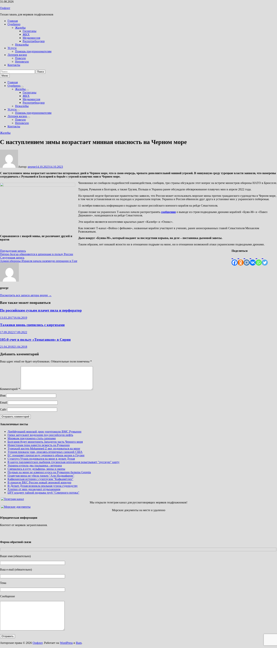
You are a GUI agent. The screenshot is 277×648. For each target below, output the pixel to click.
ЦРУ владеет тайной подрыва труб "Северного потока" (43, 492)
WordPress (66, 642)
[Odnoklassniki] (241, 259)
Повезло (20, 58)
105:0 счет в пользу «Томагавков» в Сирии (35, 340)
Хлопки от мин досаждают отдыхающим (34, 489)
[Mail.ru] (247, 259)
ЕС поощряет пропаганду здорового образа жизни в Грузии (46, 455)
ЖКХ (26, 34)
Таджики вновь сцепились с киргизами (32, 325)
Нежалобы (22, 44)
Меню (5, 75)
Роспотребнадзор (34, 41)
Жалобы (20, 27)
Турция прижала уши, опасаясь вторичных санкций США (45, 451)
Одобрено (14, 24)
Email (3, 402)
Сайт (3, 409)
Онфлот (5, 8)
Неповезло (22, 61)
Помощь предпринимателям (33, 51)
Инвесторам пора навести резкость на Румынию (39, 445)
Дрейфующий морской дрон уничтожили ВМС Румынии (44, 431)
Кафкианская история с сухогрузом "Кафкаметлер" (40, 479)
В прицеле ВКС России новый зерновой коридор (39, 482)
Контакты (14, 65)
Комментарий (10, 389)
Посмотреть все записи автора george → (26, 295)
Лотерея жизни (17, 54)
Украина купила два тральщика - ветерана (35, 465)
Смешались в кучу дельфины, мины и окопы (36, 468)
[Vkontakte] (253, 259)
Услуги (12, 48)
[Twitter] (265, 259)
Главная (13, 20)
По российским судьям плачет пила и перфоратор (41, 310)
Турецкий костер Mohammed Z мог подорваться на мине (44, 448)
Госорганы (29, 31)
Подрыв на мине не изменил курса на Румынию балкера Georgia (49, 472)
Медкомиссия (31, 37)
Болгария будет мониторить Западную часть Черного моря (45, 441)
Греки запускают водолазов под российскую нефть (40, 435)
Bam (79, 642)
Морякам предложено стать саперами (32, 438)
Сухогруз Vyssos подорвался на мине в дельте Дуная (41, 458)
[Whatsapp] (259, 259)
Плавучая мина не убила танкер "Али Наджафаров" (41, 475)
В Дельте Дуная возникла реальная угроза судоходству (43, 485)
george (32, 166)
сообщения (168, 212)
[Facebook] (235, 259)
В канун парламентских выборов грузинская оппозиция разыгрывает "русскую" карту (63, 462)
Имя (2, 395)
